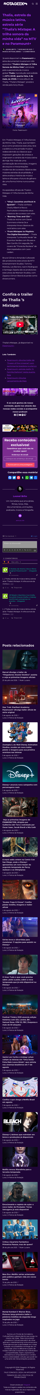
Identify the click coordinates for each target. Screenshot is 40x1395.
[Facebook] (10, 478)
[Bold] (4, 550)
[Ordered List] (14, 550)
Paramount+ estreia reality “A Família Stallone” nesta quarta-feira (21, 372)
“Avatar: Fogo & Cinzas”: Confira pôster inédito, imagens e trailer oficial (17, 904)
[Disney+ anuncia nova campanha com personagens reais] (20, 772)
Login (35, 536)
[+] (30, 550)
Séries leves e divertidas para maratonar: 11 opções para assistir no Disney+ (19, 942)
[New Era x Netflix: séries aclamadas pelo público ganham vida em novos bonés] (20, 1262)
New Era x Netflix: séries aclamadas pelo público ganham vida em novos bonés (19, 1276)
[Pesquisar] (33, 4)
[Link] (25, 550)
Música (5, 51)
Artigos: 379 (20, 520)
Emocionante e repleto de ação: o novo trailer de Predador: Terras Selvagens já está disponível (18, 1207)
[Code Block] (22, 550)
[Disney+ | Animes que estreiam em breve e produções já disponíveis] (20, 1122)
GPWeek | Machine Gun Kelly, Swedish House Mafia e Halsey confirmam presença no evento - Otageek (22, 598)
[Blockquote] (20, 550)
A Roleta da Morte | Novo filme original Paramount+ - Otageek (23, 570)
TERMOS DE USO (14, 1375)
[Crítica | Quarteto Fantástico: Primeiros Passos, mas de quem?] (20, 1229)
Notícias (12, 51)
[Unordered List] (17, 550)
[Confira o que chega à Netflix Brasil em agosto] (20, 1087)
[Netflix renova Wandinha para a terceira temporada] (20, 1157)
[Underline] (9, 550)
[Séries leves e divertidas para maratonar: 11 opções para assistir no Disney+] (20, 927)
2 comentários (29, 51)
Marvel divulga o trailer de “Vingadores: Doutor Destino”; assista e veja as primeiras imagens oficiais (19, 674)
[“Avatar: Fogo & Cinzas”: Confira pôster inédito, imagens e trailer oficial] (20, 890)
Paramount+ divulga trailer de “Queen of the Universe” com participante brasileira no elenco (22, 363)
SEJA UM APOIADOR (27, 1372)
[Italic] (7, 550)
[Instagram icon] (20, 515)
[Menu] (37, 4)
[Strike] (12, 550)
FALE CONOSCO (10, 1372)
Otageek (26, 1385)
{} (27, 550)
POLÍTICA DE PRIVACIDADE (23, 1376)
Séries (18, 51)
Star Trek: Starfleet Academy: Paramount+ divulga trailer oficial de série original (19, 709)
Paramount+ (8, 346)
